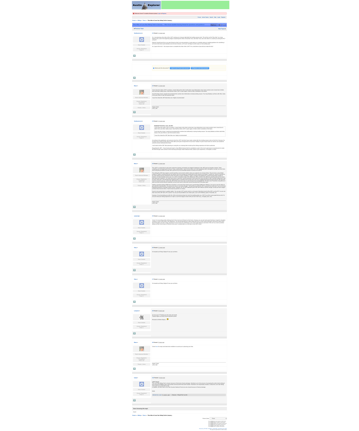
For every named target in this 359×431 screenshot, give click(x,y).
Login (159, 13)
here (157, 346)
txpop (135, 377)
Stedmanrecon (138, 33)
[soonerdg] (141, 224)
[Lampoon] (141, 319)
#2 (152, 85)
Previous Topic (139, 28)
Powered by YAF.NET (203, 428)
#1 (152, 33)
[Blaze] (141, 94)
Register (164, 13)
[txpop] (141, 386)
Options (213, 25)
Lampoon (136, 310)
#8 (152, 310)
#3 (152, 121)
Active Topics (205, 17)
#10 (153, 377)
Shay (135, 247)
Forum (199, 17)
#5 (152, 216)
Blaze (135, 85)
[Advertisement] (195, 5)
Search (211, 17)
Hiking (139, 20)
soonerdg (136, 216)
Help (215, 17)
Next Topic (221, 28)
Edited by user (157, 395)
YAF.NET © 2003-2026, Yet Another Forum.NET (217, 428)
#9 (152, 342)
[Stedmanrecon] (141, 41)
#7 (152, 279)
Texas (144, 20)
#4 (152, 163)
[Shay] (141, 256)
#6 (152, 247)
